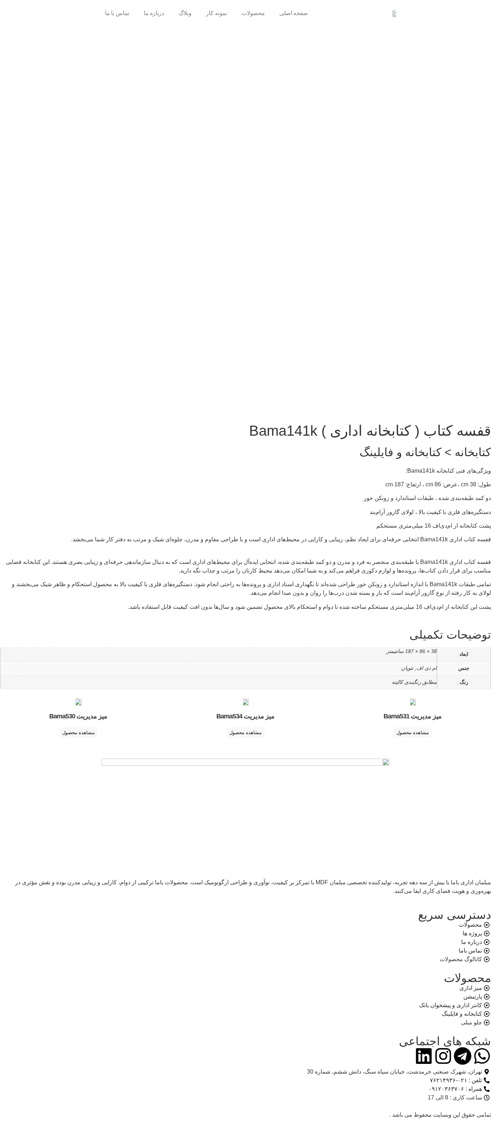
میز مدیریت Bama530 (78, 716)
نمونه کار (216, 13)
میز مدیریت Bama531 (413, 716)
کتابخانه (473, 452)
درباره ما (154, 13)
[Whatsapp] (482, 1056)
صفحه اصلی (293, 13)
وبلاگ (185, 13)
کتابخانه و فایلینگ (400, 452)
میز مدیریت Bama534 (245, 716)
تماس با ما (117, 13)
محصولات (253, 13)
